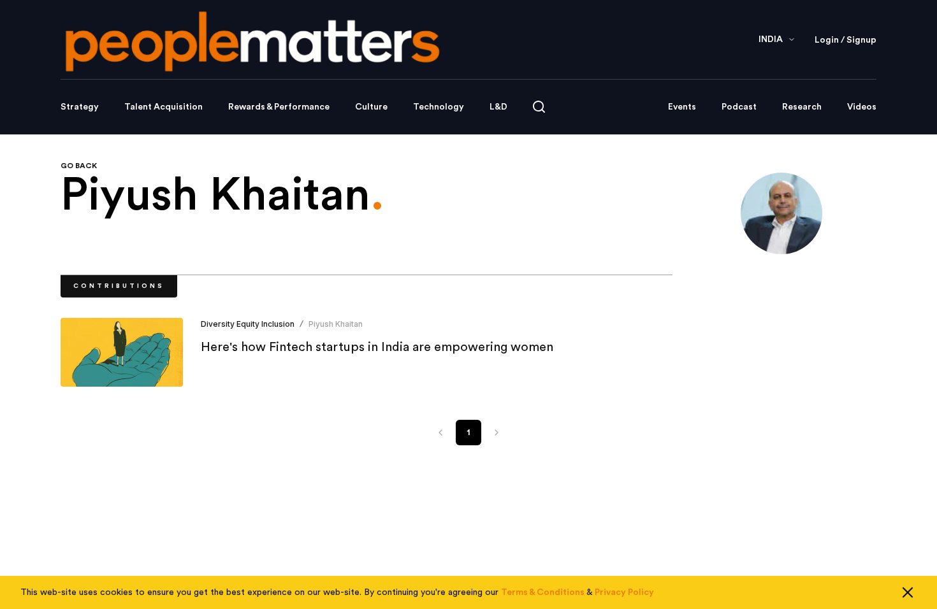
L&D (498, 107)
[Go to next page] (496, 432)
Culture (371, 107)
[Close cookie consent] (908, 592)
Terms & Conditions (543, 592)
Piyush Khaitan (336, 324)
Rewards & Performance (279, 107)
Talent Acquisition (163, 107)
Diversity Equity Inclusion (247, 324)
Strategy (80, 107)
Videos (861, 107)
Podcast (739, 107)
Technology (438, 107)
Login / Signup (845, 40)
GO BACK (79, 165)
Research (802, 107)
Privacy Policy (624, 592)
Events (682, 107)
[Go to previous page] (440, 432)
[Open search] (539, 107)
